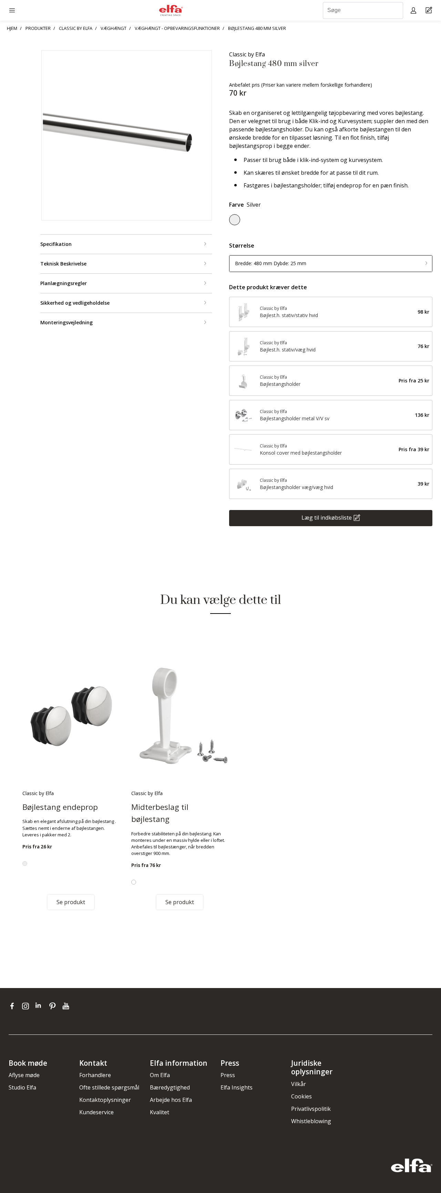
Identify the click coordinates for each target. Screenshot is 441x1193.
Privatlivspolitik (311, 1109)
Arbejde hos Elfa (171, 1100)
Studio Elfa (22, 1087)
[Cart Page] (429, 10)
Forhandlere (95, 1075)
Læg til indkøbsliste (326, 517)
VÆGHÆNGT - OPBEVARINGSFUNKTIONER (177, 28)
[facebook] (14, 1006)
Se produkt (71, 902)
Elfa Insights (236, 1087)
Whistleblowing (311, 1121)
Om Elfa (160, 1075)
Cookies (301, 1096)
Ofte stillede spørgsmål (109, 1087)
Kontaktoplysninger (105, 1100)
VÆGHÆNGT (113, 28)
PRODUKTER (38, 28)
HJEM (12, 28)
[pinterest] (54, 1006)
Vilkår (298, 1084)
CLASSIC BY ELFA (75, 28)
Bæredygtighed (170, 1087)
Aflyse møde (24, 1075)
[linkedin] (40, 1006)
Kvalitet (159, 1112)
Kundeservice (96, 1112)
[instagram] (27, 1006)
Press (227, 1075)
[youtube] (66, 1006)
